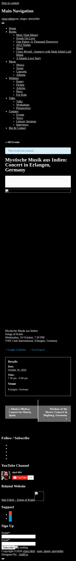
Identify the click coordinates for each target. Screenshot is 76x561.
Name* (5, 532)
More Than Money (27, 35)
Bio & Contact (17, 128)
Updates (13, 111)
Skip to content (10, 3)
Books (12, 31)
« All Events (12, 142)
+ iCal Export (37, 349)
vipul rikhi (7, 18)
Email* (5, 540)
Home (12, 28)
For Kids (21, 94)
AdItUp (23, 554)
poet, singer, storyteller (50, 551)
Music (12, 61)
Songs (19, 68)
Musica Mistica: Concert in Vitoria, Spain (20, 412)
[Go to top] (2, 558)
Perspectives (23, 108)
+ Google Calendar (15, 349)
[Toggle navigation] (2, 23)
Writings (14, 78)
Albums (20, 74)
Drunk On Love (25, 38)
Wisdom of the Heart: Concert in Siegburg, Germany (55, 413)
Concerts (21, 71)
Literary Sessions (26, 121)
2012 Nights (23, 45)
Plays (19, 91)
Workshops (22, 104)
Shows (20, 64)
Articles (20, 88)
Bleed (19, 48)
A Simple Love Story (28, 58)
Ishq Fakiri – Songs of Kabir (18, 499)
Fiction (20, 84)
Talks (12, 98)
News (19, 118)
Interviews (22, 124)
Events (20, 114)
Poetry (20, 81)
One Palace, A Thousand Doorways (37, 41)
